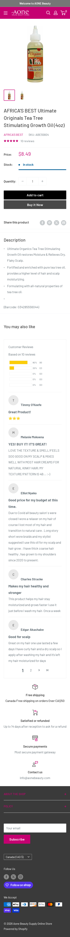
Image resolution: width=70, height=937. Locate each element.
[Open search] (48, 13)
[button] (39, 670)
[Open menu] (5, 13)
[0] (63, 13)
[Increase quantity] (42, 181)
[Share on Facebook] (42, 222)
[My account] (55, 13)
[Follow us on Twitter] (13, 876)
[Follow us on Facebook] (6, 876)
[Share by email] (63, 222)
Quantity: (10, 181)
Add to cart (35, 195)
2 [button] (31, 670)
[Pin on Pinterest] (49, 222)
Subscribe (17, 839)
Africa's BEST (13, 134)
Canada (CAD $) (15, 857)
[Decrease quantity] (23, 181)
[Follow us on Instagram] (20, 876)
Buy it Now (35, 205)
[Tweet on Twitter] (56, 222)
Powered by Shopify (15, 928)
